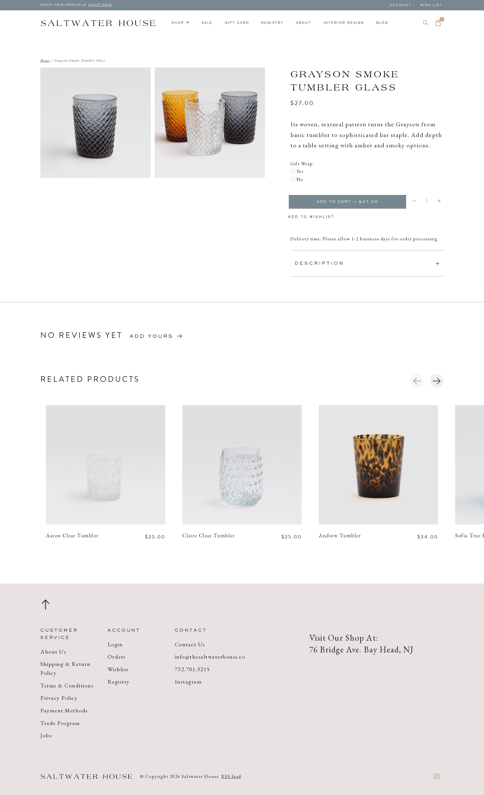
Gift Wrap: (302, 164)
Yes (300, 171)
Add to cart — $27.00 (347, 202)
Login (115, 644)
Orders (117, 656)
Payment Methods (64, 710)
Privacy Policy (58, 697)
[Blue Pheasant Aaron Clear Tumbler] (105, 464)
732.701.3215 (192, 669)
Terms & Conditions (67, 685)
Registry (272, 23)
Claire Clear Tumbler (208, 536)
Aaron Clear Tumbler (72, 536)
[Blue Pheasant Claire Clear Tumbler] (242, 464)
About (303, 23)
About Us (53, 651)
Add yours (151, 336)
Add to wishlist (311, 217)
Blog (382, 23)
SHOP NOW (100, 5)
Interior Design (343, 23)
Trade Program (60, 723)
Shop (177, 23)
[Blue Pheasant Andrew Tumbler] (378, 464)
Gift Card (237, 23)
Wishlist (118, 669)
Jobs (46, 735)
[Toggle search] (425, 23)
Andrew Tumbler (340, 536)
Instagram (188, 681)
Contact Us (190, 644)
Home (45, 60)
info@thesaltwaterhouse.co (210, 656)
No (300, 179)
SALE (207, 23)
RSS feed (231, 776)
